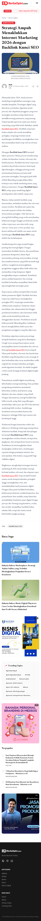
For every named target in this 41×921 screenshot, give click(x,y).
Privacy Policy (6, 903)
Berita (4, 879)
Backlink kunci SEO (10, 129)
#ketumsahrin (24, 679)
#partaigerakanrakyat (13, 675)
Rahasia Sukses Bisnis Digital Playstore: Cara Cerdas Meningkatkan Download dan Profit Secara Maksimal (19, 607)
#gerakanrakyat (11, 671)
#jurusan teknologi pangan (15, 691)
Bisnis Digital (13, 18)
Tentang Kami (7, 906)
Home (4, 18)
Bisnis (4, 882)
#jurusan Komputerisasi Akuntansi (18, 695)
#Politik (27, 675)
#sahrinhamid (11, 679)
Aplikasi (4, 873)
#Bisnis (25, 687)
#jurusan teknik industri (14, 683)
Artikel (4, 876)
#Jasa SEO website (12, 687)
